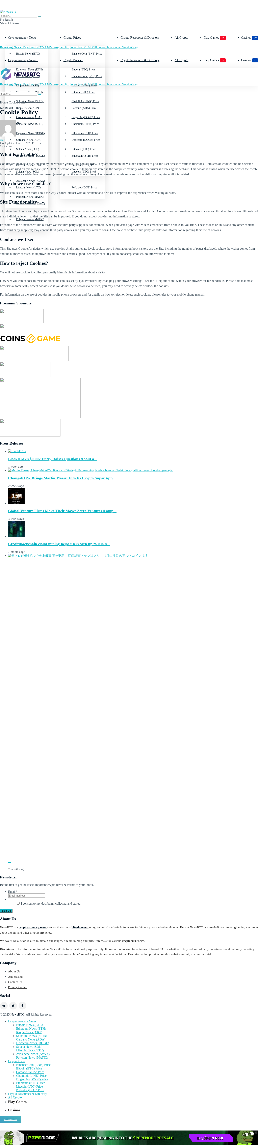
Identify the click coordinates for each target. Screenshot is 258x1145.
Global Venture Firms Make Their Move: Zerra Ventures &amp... (62, 511)
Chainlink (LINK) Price (85, 123)
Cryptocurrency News (22, 37)
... (9, 861)
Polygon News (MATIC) (32, 1057)
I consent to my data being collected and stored (50, 903)
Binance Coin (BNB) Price (87, 53)
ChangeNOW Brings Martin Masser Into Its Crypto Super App (60, 478)
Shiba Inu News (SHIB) (30, 123)
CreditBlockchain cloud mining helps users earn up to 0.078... (59, 544)
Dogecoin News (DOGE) (32, 1043)
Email (12, 891)
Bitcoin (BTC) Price (83, 92)
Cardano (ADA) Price (84, 108)
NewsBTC (17, 1014)
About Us (14, 971)
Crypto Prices (72, 37)
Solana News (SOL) (29, 1046)
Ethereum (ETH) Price (85, 155)
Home (4, 102)
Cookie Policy (18, 102)
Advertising (15, 976)
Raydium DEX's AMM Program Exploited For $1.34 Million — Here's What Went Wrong (69, 47)
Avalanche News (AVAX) (33, 1054)
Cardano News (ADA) (29, 139)
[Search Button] (39, 16)
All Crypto (181, 37)
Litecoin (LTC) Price (29, 1086)
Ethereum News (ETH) (31, 1028)
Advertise (10, 1119)
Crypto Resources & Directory (140, 37)
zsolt (2, 139)
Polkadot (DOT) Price (84, 187)
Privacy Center (17, 987)
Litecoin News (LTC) (30, 1050)
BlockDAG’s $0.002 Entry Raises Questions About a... (52, 459)
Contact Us (15, 982)
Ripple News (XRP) (27, 108)
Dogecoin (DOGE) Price (86, 139)
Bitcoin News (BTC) (28, 53)
